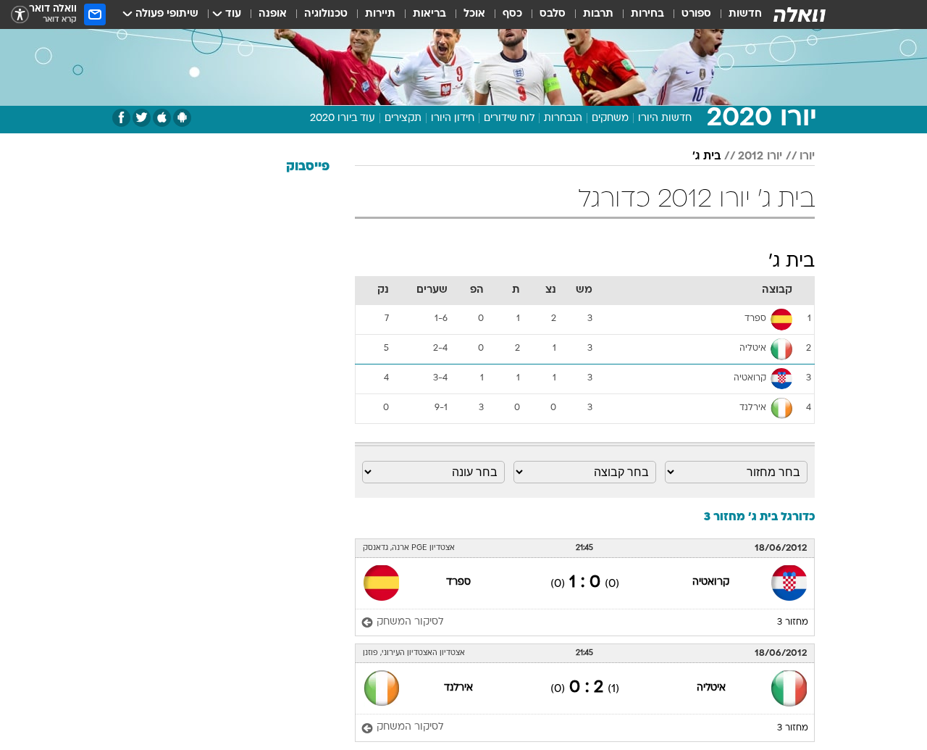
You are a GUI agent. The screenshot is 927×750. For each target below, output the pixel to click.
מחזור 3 (792, 622)
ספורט (696, 14)
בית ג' (706, 156)
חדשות (745, 14)
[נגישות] (20, 15)
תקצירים (403, 118)
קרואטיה (710, 582)
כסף (512, 14)
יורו (807, 156)
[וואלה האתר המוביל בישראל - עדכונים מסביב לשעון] (799, 14)
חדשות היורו (665, 118)
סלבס (553, 14)
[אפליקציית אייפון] (162, 118)
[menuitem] (736, 14)
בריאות (429, 14)
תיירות (380, 14)
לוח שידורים (509, 118)
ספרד (458, 582)
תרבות (598, 14)
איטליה (711, 688)
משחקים (610, 118)
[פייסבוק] (121, 118)
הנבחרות (563, 118)
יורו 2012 (760, 156)
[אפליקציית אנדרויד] (182, 118)
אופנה (273, 14)
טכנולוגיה (326, 14)
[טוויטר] (142, 118)
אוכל (474, 14)
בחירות (647, 14)
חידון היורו (452, 118)
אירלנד (458, 688)
